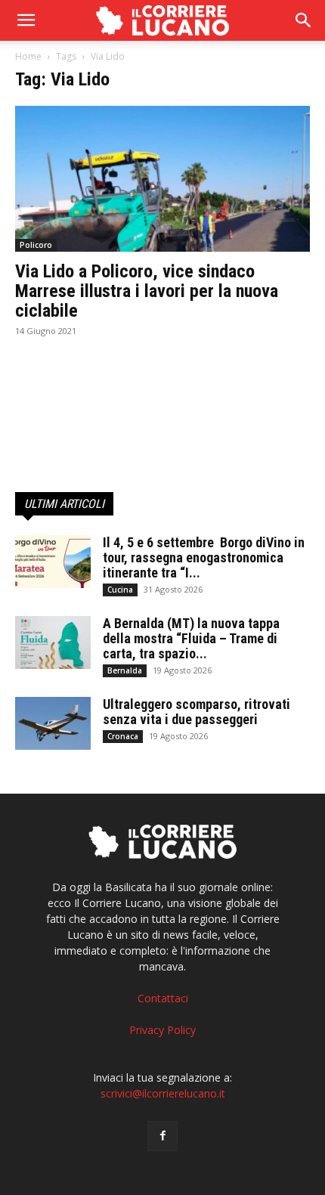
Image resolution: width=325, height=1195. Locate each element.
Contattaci (163, 998)
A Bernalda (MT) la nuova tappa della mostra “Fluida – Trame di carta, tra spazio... (191, 638)
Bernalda (124, 670)
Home (28, 56)
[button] (304, 20)
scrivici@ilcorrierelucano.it (163, 1093)
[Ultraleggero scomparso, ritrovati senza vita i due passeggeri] (53, 723)
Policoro (36, 245)
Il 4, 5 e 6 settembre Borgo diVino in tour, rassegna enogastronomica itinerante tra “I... (204, 557)
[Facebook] (162, 1136)
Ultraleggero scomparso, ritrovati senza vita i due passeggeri (196, 711)
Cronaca (122, 736)
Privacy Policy (162, 1030)
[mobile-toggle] (26, 20)
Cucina (120, 589)
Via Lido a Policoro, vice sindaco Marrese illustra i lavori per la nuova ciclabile (146, 291)
